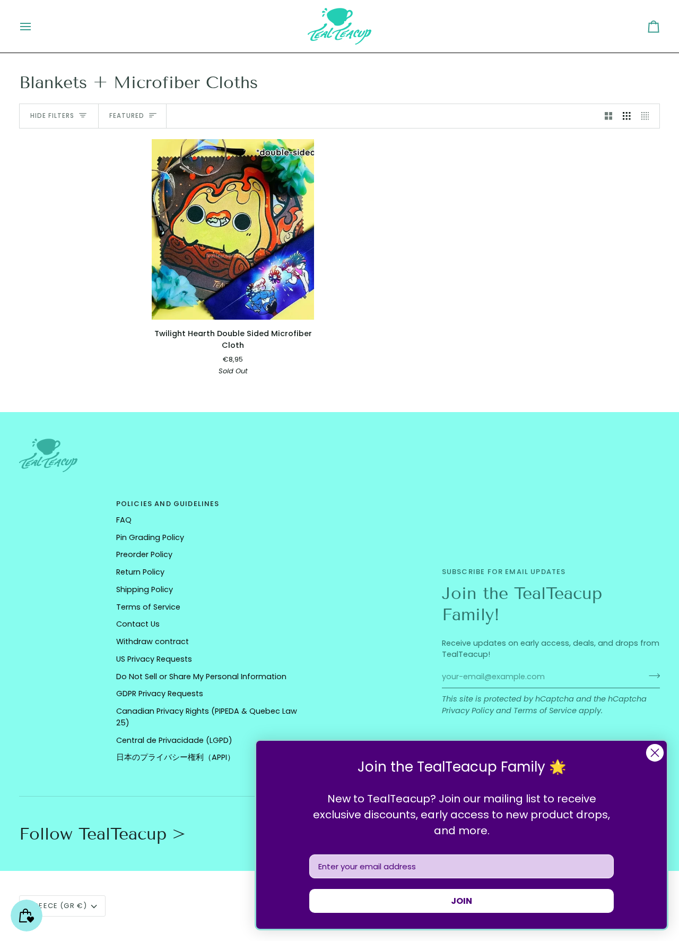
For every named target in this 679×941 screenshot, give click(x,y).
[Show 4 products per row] (648, 116)
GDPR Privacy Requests (159, 693)
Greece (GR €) (57, 906)
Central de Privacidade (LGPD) (174, 740)
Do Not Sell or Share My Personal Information (201, 676)
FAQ (124, 520)
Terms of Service (545, 710)
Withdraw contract (152, 641)
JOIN (461, 901)
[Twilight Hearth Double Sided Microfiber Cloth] (233, 229)
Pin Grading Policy (150, 537)
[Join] (651, 675)
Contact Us (138, 624)
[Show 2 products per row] (608, 116)
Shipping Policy (144, 589)
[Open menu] (35, 26)
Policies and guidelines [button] (168, 504)
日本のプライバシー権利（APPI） (175, 757)
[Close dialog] (655, 752)
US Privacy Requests (154, 659)
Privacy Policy (468, 710)
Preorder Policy (144, 554)
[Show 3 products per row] (626, 116)
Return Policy (140, 572)
